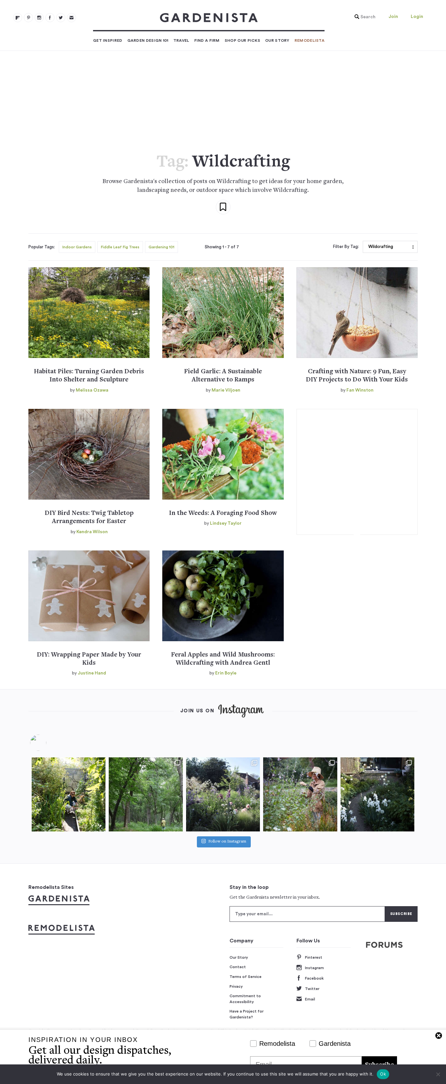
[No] (438, 1074)
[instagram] (39, 17)
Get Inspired (107, 40)
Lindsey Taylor (226, 523)
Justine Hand (92, 673)
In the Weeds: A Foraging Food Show (223, 513)
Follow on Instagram (227, 842)
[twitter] (60, 17)
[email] (71, 17)
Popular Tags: (41, 247)
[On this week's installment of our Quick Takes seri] (300, 794)
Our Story (277, 40)
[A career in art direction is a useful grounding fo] (377, 794)
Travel (181, 40)
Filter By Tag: (346, 247)
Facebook (314, 978)
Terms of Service (246, 977)
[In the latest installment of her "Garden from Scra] (223, 794)
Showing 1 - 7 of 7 (222, 247)
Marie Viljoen (226, 390)
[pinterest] (28, 17)
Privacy (236, 986)
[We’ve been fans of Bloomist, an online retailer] (68, 794)
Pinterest (313, 957)
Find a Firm (207, 40)
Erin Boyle (225, 673)
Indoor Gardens (77, 247)
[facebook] (50, 17)
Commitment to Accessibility (245, 999)
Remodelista (310, 40)
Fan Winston (360, 390)
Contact (238, 967)
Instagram (314, 968)
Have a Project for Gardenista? (246, 1014)
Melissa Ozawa (92, 390)
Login (417, 16)
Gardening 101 (161, 247)
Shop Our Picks (242, 40)
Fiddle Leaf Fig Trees (120, 247)
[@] (48, 743)
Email (310, 999)
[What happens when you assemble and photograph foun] (146, 794)
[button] (363, 17)
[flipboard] (17, 17)
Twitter (312, 989)
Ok (383, 1073)
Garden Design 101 (147, 40)
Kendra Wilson (92, 532)
